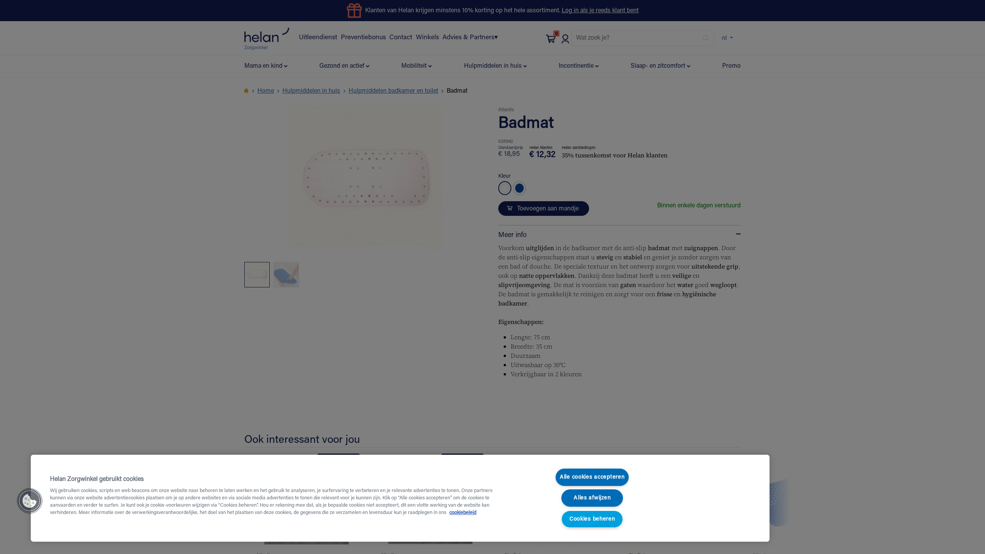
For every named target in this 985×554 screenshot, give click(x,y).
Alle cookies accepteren (592, 477)
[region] (400, 498)
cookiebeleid (462, 513)
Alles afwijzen (592, 498)
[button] (29, 501)
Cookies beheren (592, 519)
